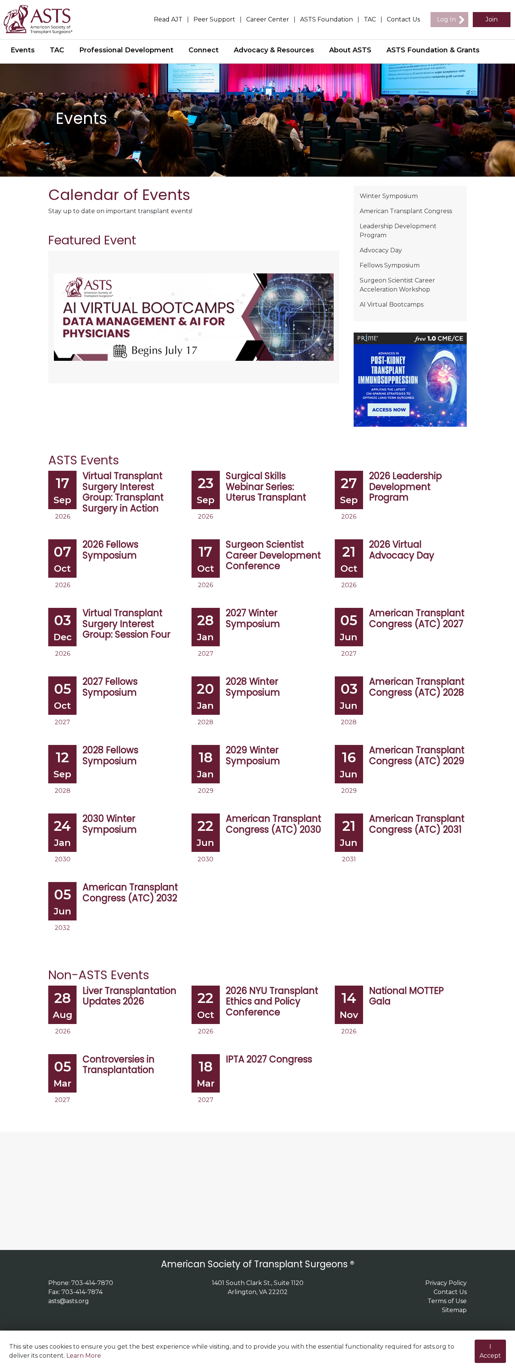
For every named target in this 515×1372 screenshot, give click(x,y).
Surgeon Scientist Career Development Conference (273, 555)
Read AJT (168, 19)
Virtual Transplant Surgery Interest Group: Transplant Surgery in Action (123, 492)
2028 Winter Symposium (253, 687)
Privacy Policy (446, 1283)
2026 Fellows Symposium (110, 550)
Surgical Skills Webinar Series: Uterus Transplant (266, 487)
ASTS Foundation (326, 19)
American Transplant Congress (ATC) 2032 (130, 893)
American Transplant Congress (406, 211)
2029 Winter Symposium (253, 756)
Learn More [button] (83, 1355)
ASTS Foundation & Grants (433, 50)
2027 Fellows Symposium (110, 687)
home (42, 20)
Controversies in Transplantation (119, 1065)
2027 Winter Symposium (253, 619)
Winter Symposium (389, 196)
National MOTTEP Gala (406, 996)
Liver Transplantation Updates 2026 (129, 996)
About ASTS (350, 50)
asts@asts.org (68, 1301)
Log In (446, 19)
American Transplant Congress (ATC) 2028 (416, 687)
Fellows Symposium (390, 265)
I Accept (490, 1351)
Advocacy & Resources (274, 50)
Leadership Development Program (398, 231)
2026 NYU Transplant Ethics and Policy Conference (272, 1002)
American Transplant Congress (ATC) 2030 (273, 824)
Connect (204, 50)
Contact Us (403, 19)
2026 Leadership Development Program (405, 487)
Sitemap (454, 1310)
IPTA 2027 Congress (269, 1059)
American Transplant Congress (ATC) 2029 (416, 756)
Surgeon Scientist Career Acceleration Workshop (397, 285)
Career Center (267, 19)
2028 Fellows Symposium (110, 756)
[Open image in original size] (194, 316)
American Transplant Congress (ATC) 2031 (416, 824)
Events (23, 50)
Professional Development (126, 50)
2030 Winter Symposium (110, 824)
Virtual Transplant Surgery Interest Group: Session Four (126, 624)
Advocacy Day (381, 250)
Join (492, 19)
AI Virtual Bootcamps (391, 304)
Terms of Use (447, 1301)
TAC (370, 19)
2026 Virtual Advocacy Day (401, 550)
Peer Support (214, 19)
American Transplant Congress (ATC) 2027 (416, 619)
